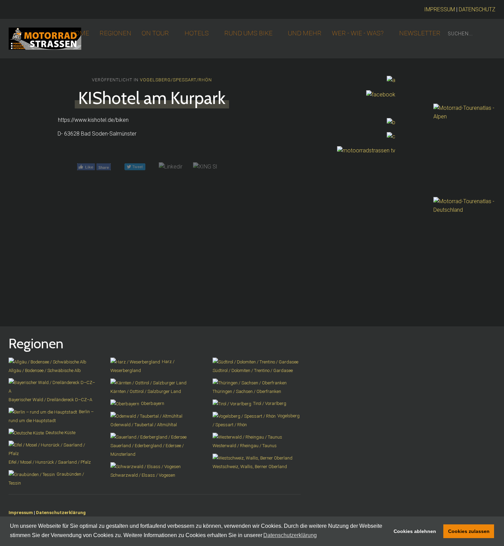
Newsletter (420, 33)
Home (79, 33)
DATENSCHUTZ (477, 9)
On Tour (155, 33)
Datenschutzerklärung (61, 512)
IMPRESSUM (439, 9)
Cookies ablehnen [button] (415, 531)
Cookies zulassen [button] (469, 531)
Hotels (196, 33)
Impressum (21, 512)
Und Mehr (305, 33)
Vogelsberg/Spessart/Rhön (176, 79)
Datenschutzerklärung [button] (290, 535)
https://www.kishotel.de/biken (93, 120)
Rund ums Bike (248, 33)
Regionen (115, 33)
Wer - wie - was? (358, 33)
